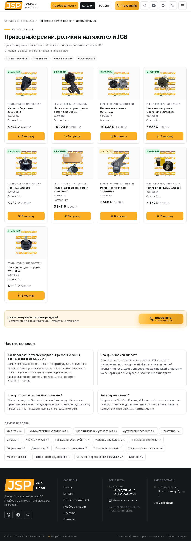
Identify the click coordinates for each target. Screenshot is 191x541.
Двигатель (40, 448)
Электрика (171, 431)
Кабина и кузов (37, 439)
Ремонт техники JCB (76, 500)
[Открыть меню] (182, 5)
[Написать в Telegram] (154, 5)
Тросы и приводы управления (96, 431)
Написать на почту (125, 500)
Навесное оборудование (53, 457)
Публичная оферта (177, 536)
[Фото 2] (26, 96)
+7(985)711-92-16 (124, 490)
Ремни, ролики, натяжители (24, 104)
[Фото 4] (32, 175)
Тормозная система (107, 448)
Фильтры (14, 431)
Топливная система (146, 439)
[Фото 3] (30, 96)
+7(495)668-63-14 (125, 494)
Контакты (69, 519)
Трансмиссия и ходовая (145, 448)
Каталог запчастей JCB (19, 20)
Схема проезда (163, 503)
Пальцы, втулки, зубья (72, 439)
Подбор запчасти (64, 5)
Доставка (69, 513)
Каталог (87, 5)
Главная (68, 487)
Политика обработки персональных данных (141, 536)
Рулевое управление (110, 439)
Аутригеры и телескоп (139, 431)
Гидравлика (16, 448)
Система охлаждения (71, 448)
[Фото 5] (173, 175)
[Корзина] (173, 5)
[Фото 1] (22, 96)
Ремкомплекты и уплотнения (49, 431)
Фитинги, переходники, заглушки (100, 457)
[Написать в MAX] (163, 5)
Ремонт (104, 5)
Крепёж (136, 457)
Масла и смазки (18, 457)
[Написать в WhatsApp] (144, 5)
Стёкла (13, 439)
